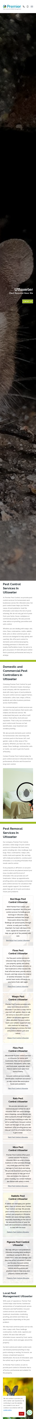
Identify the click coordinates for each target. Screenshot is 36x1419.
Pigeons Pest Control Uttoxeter (18, 1278)
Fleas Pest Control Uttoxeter (18, 986)
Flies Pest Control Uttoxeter (18, 1088)
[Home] (12, 6)
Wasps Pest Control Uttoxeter (18, 1038)
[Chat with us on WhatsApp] (29, 1412)
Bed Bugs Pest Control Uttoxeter (18, 940)
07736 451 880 (28, 7)
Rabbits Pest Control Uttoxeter (18, 1232)
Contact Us (27, 301)
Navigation (32, 6)
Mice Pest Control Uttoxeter (18, 1186)
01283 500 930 (24, 7)
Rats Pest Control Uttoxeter (18, 1137)
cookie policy (7, 1410)
